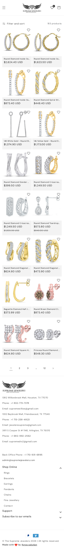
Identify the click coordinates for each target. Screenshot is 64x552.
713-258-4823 (22, 419)
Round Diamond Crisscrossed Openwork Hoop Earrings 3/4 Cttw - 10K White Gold (17, 223)
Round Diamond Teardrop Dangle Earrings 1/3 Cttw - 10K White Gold (47, 223)
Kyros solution (29, 544)
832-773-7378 (21, 403)
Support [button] (7, 510)
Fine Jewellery (11, 500)
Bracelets (9, 478)
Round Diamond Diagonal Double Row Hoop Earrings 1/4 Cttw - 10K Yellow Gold (17, 268)
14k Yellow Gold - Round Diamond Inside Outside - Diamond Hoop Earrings (47, 141)
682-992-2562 (22, 435)
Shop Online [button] (9, 467)
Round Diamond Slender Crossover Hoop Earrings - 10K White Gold (17, 182)
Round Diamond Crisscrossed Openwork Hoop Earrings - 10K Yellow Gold (47, 182)
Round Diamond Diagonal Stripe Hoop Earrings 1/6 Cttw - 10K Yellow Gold (47, 268)
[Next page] (53, 368)
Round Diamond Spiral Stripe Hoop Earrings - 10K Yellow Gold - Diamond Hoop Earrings (47, 100)
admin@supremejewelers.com (18, 460)
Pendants (9, 489)
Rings (7, 472)
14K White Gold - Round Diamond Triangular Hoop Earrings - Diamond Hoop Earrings (17, 141)
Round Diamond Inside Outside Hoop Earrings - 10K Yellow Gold (17, 59)
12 (44, 368)
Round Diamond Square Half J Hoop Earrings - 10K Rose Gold (17, 350)
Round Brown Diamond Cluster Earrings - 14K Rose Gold (47, 309)
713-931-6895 (35, 454)
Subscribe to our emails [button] (16, 516)
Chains (7, 494)
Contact (8, 505)
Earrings (8, 483)
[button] (3, 7)
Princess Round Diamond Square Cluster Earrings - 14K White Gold (47, 350)
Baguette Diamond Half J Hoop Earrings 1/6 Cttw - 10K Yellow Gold (17, 309)
